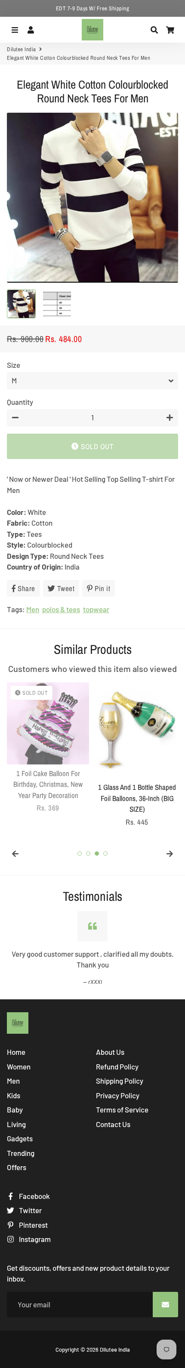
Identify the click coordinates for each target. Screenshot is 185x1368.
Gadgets (20, 1138)
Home (16, 1052)
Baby (15, 1109)
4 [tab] (105, 853)
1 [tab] (79, 853)
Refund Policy (117, 1066)
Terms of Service (122, 1109)
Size (13, 364)
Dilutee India (21, 49)
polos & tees (61, 609)
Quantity (20, 401)
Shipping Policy (119, 1080)
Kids (13, 1095)
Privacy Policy (117, 1095)
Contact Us (113, 1124)
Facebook (34, 1196)
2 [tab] (88, 853)
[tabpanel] (48, 747)
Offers (16, 1167)
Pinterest (33, 1224)
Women (19, 1066)
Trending (20, 1153)
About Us (110, 1052)
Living (16, 1124)
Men (32, 609)
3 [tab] (97, 853)
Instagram (34, 1239)
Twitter (30, 1210)
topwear (96, 609)
